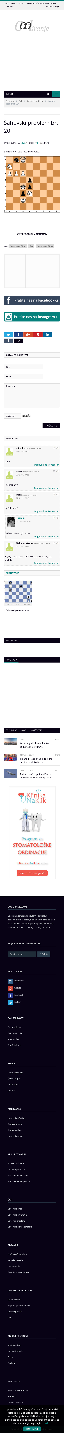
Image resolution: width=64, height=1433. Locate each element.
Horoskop (11, 659)
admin (23, 143)
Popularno (12, 730)
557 (58, 739)
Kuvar (11, 1063)
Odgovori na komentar (46, 464)
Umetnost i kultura (20, 1290)
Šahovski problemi (35, 101)
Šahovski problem (17, 246)
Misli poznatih (17, 1154)
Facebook (18, 994)
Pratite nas (12, 640)
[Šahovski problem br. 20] (32, 214)
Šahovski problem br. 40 (17, 610)
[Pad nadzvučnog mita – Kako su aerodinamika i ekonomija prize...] (10, 773)
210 (58, 755)
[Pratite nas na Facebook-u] (32, 305)
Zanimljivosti (16, 1018)
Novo (24, 730)
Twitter (17, 1001)
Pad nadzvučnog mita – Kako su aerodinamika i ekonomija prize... (36, 776)
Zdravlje (13, 1245)
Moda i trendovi (18, 1335)
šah (31, 246)
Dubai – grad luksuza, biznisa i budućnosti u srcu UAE (35, 745)
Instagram (19, 980)
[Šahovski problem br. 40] (18, 593)
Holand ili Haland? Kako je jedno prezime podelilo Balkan (36, 760)
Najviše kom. (36, 730)
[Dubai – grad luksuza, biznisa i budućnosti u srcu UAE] (10, 741)
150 (58, 770)
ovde (46, 1423)
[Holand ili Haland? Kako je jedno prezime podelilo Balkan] (10, 757)
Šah (20, 101)
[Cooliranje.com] (32, 26)
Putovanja (14, 1108)
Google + (18, 987)
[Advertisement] (32, 67)
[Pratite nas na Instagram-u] (32, 322)
